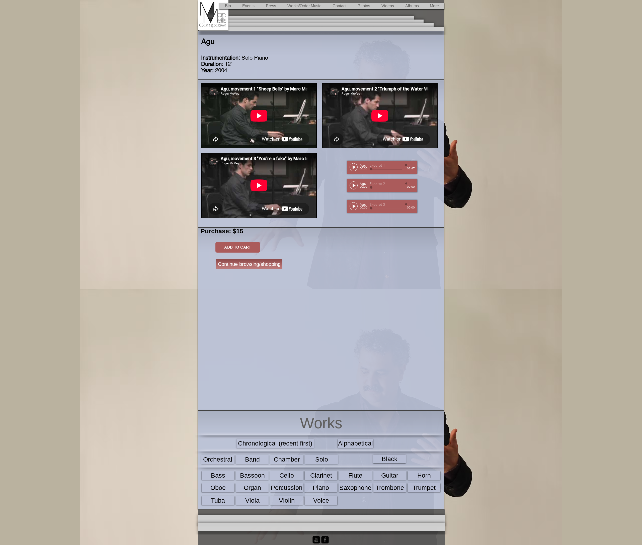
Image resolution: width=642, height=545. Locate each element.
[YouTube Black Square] (316, 539)
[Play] (354, 167)
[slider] (412, 165)
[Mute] (406, 165)
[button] (304, 6)
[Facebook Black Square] (325, 539)
